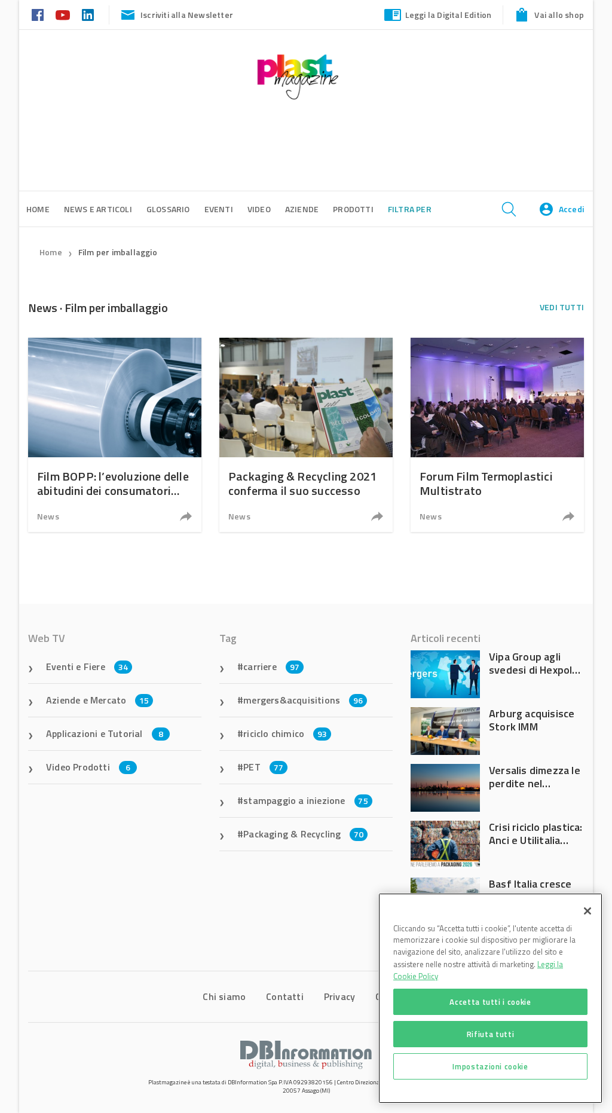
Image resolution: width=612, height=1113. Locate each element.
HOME (38, 209)
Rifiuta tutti (491, 1034)
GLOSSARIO (168, 209)
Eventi (218, 209)
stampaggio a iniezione (305, 800)
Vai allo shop (559, 14)
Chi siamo (224, 996)
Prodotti (353, 209)
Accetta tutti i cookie (490, 1002)
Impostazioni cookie (490, 1066)
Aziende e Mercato (97, 700)
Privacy (339, 996)
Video (259, 209)
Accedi (571, 209)
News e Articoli (98, 209)
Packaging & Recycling (303, 834)
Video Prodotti (88, 767)
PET (263, 767)
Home (50, 252)
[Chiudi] (587, 911)
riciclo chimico (285, 733)
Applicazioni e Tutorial (104, 733)
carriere (271, 666)
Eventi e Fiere (87, 666)
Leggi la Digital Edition (448, 14)
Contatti (285, 996)
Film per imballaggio (117, 252)
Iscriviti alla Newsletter (186, 14)
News (48, 516)
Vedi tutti (562, 307)
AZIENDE (302, 209)
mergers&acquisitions (303, 700)
